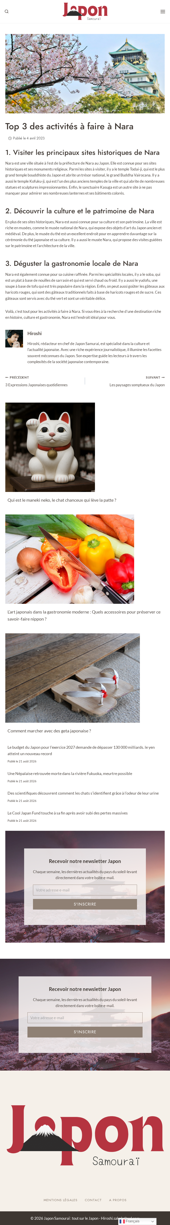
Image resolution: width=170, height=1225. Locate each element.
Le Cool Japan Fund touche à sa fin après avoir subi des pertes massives (68, 812)
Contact (93, 1200)
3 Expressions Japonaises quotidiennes (36, 381)
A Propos (118, 1200)
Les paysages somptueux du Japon (137, 381)
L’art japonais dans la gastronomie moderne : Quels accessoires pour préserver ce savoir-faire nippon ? (84, 615)
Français (132, 1221)
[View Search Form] (6, 11)
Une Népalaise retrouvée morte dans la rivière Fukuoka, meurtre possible (70, 773)
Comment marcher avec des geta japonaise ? (49, 730)
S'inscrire (85, 904)
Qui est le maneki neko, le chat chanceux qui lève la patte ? (62, 500)
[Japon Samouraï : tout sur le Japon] (85, 11)
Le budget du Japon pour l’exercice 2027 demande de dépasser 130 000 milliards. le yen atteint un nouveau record (81, 750)
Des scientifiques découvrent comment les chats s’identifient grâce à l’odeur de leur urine (83, 793)
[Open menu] (163, 11)
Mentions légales (60, 1200)
